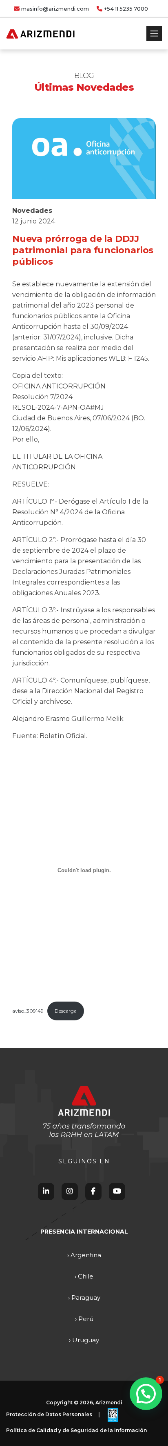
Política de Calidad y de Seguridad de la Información (76, 1430)
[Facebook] (93, 1191)
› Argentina (84, 1255)
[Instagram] (69, 1191)
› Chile (84, 1276)
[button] (146, 1393)
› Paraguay (84, 1297)
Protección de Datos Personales (49, 1414)
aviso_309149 (28, 1011)
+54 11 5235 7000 (126, 9)
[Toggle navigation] (154, 33)
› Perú (84, 1319)
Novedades (32, 210)
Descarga (66, 1011)
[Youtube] (117, 1191)
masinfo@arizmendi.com (55, 9)
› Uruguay (84, 1340)
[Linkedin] (46, 1191)
